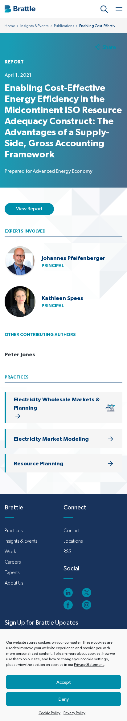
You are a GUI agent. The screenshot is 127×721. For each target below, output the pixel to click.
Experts (12, 572)
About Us (14, 583)
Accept (63, 682)
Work (10, 551)
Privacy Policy (74, 713)
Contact (71, 530)
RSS (67, 551)
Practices (14, 530)
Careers (13, 562)
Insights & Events (34, 26)
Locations (73, 541)
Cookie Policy (49, 713)
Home (10, 26)
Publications (64, 26)
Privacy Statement (89, 664)
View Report (29, 209)
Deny (64, 699)
